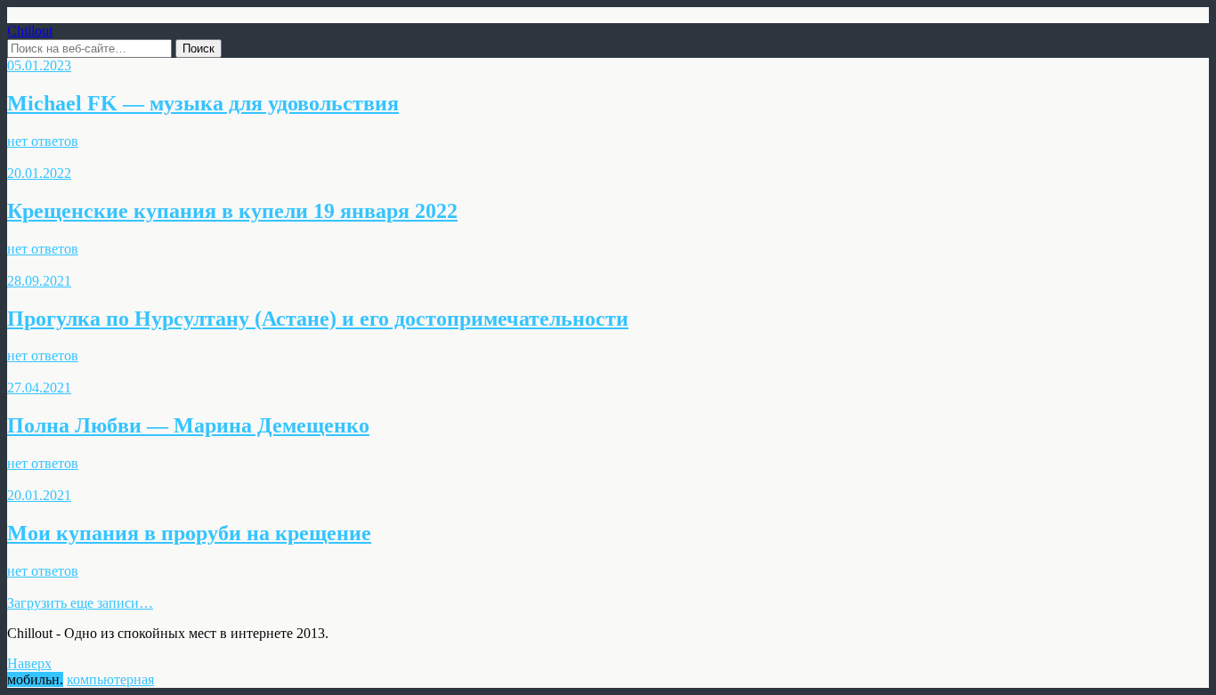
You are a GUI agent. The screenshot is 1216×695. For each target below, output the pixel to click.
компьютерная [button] (110, 679)
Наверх (29, 663)
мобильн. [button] (35, 679)
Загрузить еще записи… (80, 602)
